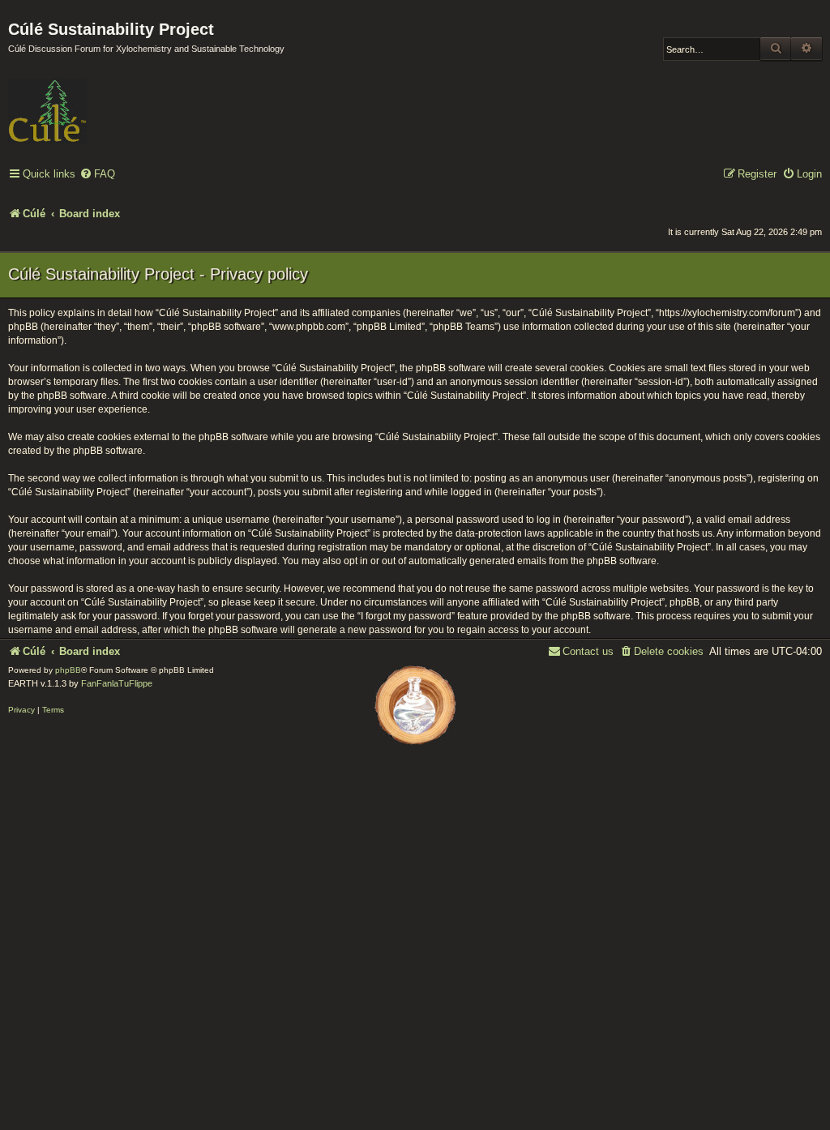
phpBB (68, 670)
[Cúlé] (113, 99)
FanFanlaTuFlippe (116, 683)
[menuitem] (97, 174)
